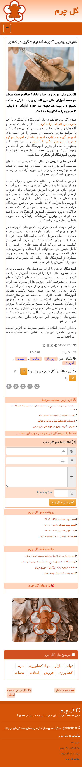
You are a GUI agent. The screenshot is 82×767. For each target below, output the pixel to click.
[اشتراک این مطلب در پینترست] (16, 386)
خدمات (20, 672)
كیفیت (21, 358)
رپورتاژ (51, 358)
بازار (58, 666)
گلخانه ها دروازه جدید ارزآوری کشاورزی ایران (55, 567)
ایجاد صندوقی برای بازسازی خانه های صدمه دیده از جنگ (51, 556)
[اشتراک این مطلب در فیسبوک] (30, 386)
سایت (36, 358)
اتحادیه (34, 672)
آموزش (69, 363)
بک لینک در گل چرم (69, 748)
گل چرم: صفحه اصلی (17, 692)
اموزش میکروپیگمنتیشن (48, 141)
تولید (69, 666)
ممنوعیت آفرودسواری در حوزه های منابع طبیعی (54, 426)
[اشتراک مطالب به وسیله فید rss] (9, 386)
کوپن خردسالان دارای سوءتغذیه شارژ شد (56, 415)
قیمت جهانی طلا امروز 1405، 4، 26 (60, 531)
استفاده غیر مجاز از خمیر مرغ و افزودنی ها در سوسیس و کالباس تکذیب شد (43, 408)
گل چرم (67, 11)
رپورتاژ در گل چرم (70, 753)
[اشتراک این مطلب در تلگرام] (37, 386)
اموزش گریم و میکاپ (62, 137)
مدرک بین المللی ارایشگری (58, 124)
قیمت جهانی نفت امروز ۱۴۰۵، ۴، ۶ (60, 525)
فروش (49, 672)
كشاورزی (66, 672)
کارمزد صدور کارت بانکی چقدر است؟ (60, 573)
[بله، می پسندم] (23, 371)
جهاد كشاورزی (39, 666)
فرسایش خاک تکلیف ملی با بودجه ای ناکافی (56, 421)
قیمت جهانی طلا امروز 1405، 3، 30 (60, 519)
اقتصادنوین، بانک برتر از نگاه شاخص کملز (57, 536)
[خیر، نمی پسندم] (72, 378)
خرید (20, 666)
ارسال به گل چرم (61, 502)
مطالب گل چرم (72, 758)
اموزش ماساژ (36, 137)
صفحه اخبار (63, 690)
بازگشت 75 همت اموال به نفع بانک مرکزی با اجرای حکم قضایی (48, 562)
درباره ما (75, 742)
